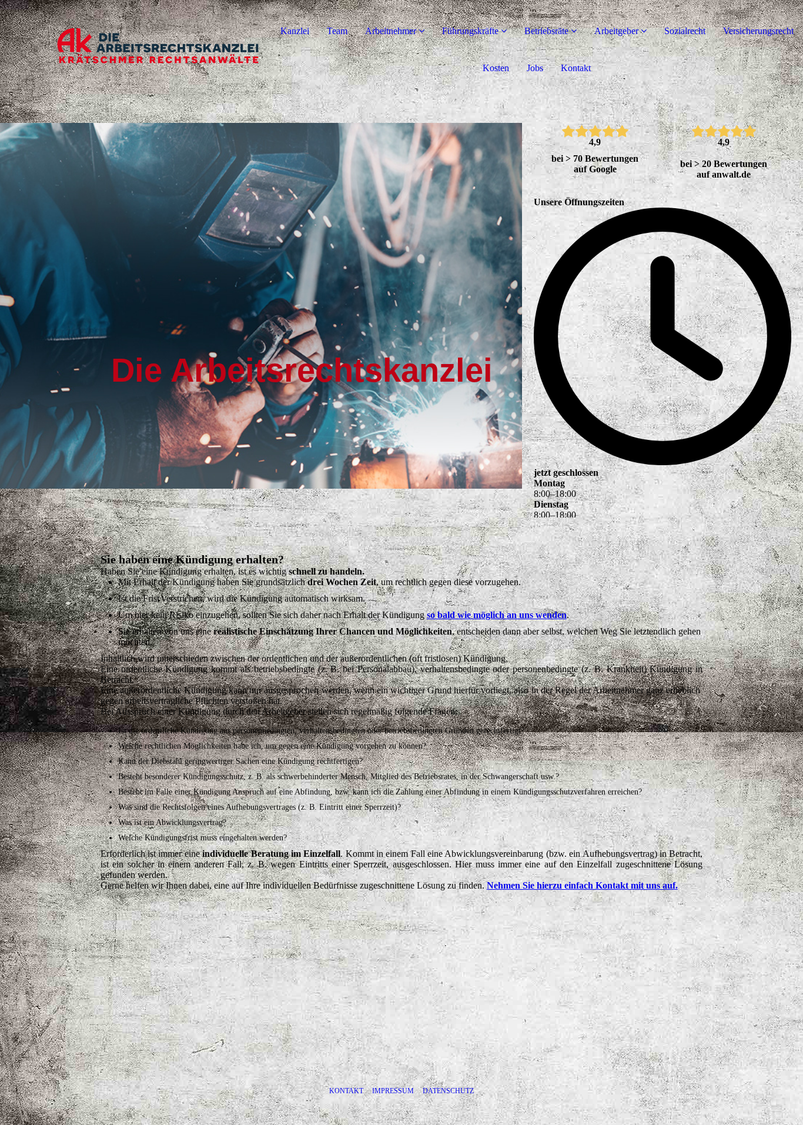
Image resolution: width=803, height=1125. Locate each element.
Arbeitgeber (616, 31)
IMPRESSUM (393, 1091)
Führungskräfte (470, 31)
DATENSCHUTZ (448, 1091)
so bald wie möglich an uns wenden (497, 615)
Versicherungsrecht (758, 31)
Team (337, 31)
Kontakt (576, 68)
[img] (135, 47)
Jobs (535, 68)
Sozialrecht (684, 31)
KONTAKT (346, 1091)
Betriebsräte (546, 31)
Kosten (496, 68)
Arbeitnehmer (390, 31)
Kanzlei (294, 31)
